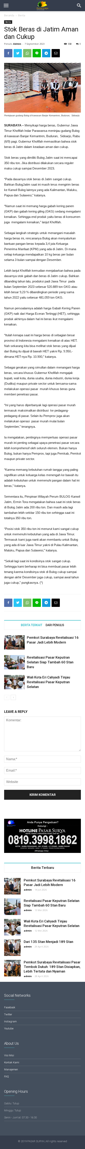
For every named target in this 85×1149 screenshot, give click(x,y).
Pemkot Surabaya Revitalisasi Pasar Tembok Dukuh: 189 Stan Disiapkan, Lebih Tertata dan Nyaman (52, 966)
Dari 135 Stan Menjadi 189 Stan (48, 942)
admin (28, 889)
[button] (79, 5)
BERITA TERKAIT (31, 625)
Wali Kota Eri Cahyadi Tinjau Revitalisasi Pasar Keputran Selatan (48, 682)
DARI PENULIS (55, 625)
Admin (17, 43)
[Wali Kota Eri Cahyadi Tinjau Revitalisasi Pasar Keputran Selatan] (14, 682)
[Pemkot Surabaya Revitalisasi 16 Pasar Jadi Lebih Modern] (14, 642)
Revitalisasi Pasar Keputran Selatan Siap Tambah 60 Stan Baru (50, 662)
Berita (21, 15)
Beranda (9, 15)
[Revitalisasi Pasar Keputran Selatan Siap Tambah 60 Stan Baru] (14, 662)
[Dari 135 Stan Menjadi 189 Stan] (12, 947)
